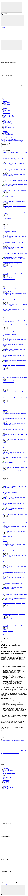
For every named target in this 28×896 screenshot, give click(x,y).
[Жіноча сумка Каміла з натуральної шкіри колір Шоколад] (15, 237)
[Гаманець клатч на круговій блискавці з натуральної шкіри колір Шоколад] (15, 258)
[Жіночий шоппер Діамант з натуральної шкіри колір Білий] (15, 196)
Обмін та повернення (10, 140)
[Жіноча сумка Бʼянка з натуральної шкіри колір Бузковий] (15, 267)
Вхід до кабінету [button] (7, 777)
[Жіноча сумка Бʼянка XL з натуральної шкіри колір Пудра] (15, 545)
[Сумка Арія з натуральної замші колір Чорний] (15, 527)
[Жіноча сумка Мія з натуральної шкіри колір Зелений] (15, 443)
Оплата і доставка (7, 782)
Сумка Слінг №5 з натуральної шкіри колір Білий (14, 439)
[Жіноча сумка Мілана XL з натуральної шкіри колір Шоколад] (15, 294)
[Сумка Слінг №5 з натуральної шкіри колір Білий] (15, 435)
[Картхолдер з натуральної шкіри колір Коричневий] (15, 370)
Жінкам (5, 131)
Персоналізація (7, 139)
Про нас (2, 139)
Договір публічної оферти (9, 784)
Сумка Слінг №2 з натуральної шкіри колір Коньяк (15, 253)
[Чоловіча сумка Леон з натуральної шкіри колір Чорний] (15, 599)
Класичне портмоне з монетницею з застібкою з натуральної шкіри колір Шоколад (14, 159)
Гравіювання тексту (7, 291)
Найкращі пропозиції (8, 134)
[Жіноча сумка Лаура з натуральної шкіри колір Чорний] (15, 206)
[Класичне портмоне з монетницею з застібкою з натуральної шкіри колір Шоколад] (15, 153)
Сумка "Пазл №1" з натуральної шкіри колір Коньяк (15, 180)
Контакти (23, 141)
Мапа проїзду (4, 884)
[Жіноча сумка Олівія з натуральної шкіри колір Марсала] (15, 330)
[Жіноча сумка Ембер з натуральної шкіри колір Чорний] (15, 487)
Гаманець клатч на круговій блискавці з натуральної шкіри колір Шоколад (12, 262)
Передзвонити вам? (5, 836)
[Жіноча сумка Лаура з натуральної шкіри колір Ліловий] (15, 567)
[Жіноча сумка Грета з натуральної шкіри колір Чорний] (15, 361)
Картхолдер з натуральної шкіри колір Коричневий (15, 377)
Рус (4, 27)
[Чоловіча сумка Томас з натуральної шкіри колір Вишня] (15, 185)
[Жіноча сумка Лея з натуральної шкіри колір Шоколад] (15, 350)
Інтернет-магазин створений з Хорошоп (10, 753)
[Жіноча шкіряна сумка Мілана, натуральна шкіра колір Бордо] (15, 305)
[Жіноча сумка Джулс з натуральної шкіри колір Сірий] (15, 414)
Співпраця (6, 141)
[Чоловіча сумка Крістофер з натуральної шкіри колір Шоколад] (15, 608)
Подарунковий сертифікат (9, 137)
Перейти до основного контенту (8, 1)
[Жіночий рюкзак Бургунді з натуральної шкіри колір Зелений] (15, 164)
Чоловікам (5, 132)
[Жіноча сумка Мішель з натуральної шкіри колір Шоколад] (15, 630)
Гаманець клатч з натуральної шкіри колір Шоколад (15, 457)
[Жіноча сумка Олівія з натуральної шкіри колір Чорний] (15, 227)
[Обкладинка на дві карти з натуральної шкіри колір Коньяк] (15, 518)
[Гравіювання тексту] (15, 288)
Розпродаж (5, 135)
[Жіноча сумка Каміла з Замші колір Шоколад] (15, 578)
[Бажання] (14, 57)
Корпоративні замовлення (15, 141)
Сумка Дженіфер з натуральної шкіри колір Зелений (15, 223)
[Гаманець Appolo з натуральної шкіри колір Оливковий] (15, 278)
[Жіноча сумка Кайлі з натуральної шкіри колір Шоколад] (15, 340)
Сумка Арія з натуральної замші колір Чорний (14, 531)
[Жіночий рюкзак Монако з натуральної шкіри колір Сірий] (15, 320)
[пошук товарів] (11, 7)
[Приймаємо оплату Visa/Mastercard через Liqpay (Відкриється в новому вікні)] (12, 740)
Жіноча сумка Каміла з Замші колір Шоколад (13, 583)
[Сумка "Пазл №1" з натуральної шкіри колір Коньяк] (15, 175)
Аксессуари (6, 133)
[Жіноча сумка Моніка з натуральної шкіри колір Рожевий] (15, 535)
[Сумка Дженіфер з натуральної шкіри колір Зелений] (15, 217)
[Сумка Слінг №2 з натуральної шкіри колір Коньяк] (15, 248)
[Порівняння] (11, 45)
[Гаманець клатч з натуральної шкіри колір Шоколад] (15, 453)
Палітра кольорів (15, 139)
